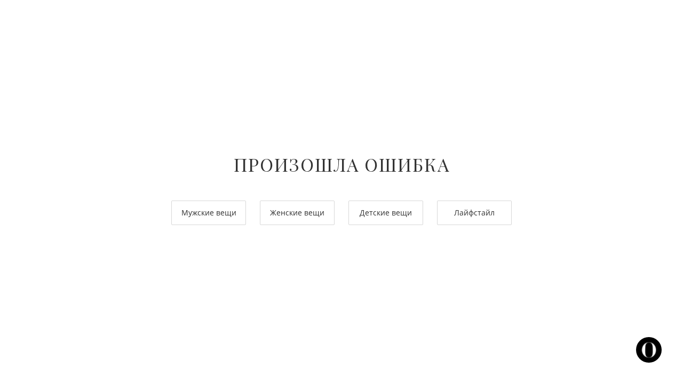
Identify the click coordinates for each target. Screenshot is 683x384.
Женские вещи (297, 212)
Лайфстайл (474, 212)
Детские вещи (386, 212)
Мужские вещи (208, 212)
